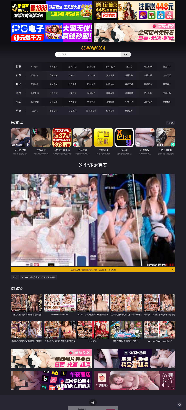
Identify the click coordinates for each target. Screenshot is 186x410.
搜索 (126, 54)
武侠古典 (91, 102)
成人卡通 (72, 84)
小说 (18, 102)
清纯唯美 (129, 93)
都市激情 (35, 102)
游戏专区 (91, 66)
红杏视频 (110, 110)
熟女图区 (148, 93)
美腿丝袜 (110, 93)
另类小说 (129, 102)
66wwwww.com (93, 48)
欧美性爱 (91, 84)
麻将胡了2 (110, 66)
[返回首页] (180, 404)
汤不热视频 (91, 110)
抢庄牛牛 (167, 66)
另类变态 (167, 84)
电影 (18, 84)
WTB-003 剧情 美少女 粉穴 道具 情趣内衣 (38, 277)
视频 (18, 75)
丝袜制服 (129, 75)
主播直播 (148, 75)
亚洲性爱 (35, 84)
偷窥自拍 (35, 93)
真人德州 (53, 66)
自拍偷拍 (53, 75)
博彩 (18, 66)
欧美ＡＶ (72, 75)
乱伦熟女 (148, 84)
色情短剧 (129, 110)
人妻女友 (72, 102)
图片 (18, 93)
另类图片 (167, 93)
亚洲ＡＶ (35, 75)
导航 (18, 110)
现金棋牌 (148, 66)
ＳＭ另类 (167, 75)
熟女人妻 (110, 75)
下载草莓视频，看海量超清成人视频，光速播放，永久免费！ (93, 269)
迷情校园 (110, 102)
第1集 (15, 277)
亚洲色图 (53, 93)
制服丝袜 (110, 84)
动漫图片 (91, 93)
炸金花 (129, 66)
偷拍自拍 (53, 84)
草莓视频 (72, 110)
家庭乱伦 (53, 102)
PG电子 (34, 66)
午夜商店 (53, 110)
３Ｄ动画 (91, 75)
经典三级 (129, 84)
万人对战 (72, 66)
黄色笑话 (148, 102)
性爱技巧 (167, 102)
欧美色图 (72, 93)
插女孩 (35, 110)
